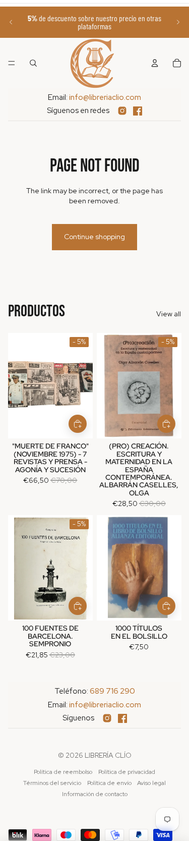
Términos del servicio (52, 783)
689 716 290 (112, 691)
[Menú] (11, 63)
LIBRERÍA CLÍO (108, 755)
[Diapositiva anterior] (11, 22)
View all (168, 313)
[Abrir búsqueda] (33, 63)
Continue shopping (94, 236)
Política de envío (109, 783)
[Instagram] (122, 111)
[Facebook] (137, 111)
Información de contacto (95, 794)
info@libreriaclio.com (105, 97)
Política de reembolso (63, 772)
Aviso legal (151, 783)
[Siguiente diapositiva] (178, 22)
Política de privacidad (126, 772)
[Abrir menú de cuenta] (155, 63)
